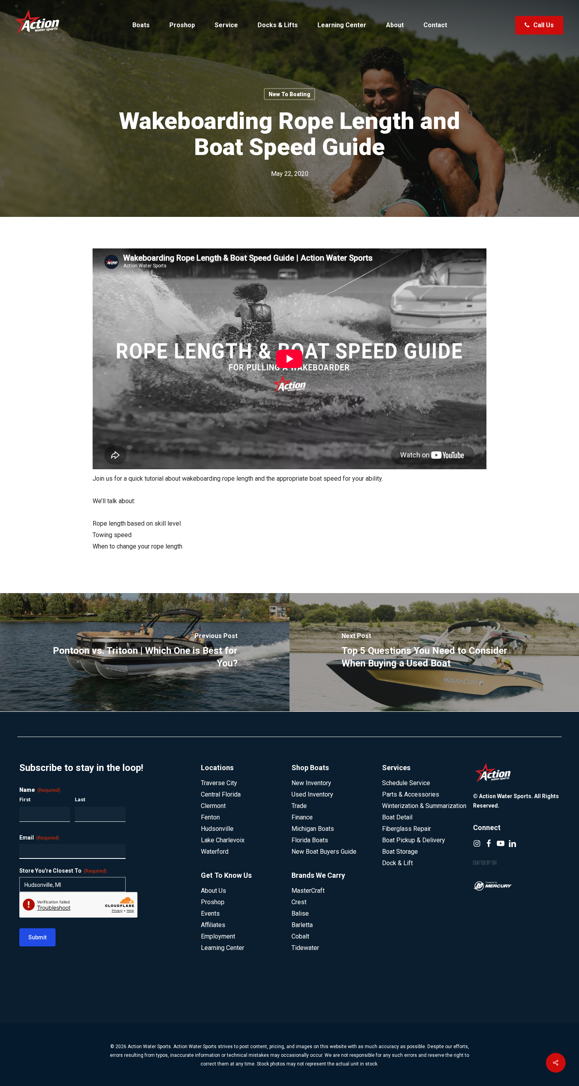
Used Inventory (312, 794)
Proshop (213, 902)
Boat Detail (397, 817)
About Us (213, 890)
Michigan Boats (312, 828)
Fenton (210, 817)
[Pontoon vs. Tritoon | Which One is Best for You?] (145, 652)
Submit (37, 937)
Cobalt (300, 936)
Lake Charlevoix (223, 840)
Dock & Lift (397, 863)
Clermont (213, 806)
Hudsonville (217, 828)
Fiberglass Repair (406, 828)
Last (80, 799)
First (24, 799)
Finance (302, 817)
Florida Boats (309, 840)
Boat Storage (400, 851)
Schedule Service (406, 783)
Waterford (214, 851)
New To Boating (289, 94)
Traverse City (219, 783)
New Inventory (311, 783)
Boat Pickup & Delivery (413, 840)
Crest (298, 902)
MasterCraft (308, 890)
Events (210, 913)
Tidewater (305, 948)
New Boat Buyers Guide (323, 851)
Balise (300, 913)
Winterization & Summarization (424, 806)
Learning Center (222, 948)
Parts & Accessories (410, 794)
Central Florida (221, 794)
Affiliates (213, 925)
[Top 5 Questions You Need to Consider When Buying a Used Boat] (434, 652)
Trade (299, 806)
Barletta (302, 925)
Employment (218, 936)
